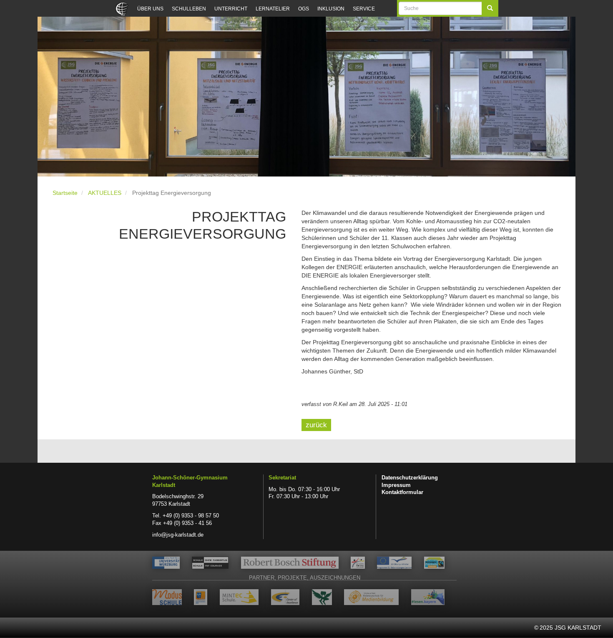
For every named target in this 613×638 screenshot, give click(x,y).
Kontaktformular (402, 492)
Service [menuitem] (364, 9)
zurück (316, 425)
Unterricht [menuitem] (230, 9)
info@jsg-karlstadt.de (177, 535)
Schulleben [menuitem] (189, 9)
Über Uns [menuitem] (150, 9)
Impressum (396, 485)
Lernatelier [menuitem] (273, 9)
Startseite (65, 192)
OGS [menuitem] (303, 9)
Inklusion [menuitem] (330, 9)
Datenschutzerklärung (410, 478)
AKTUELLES (104, 192)
